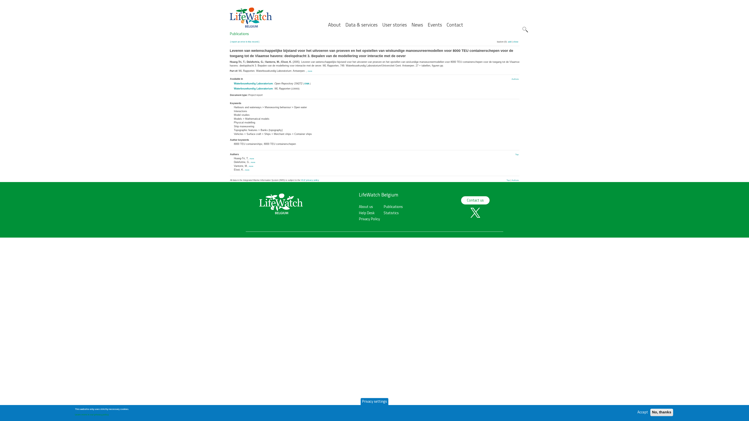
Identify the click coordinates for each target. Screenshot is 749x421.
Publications (239, 33)
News (417, 24)
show (515, 42)
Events (435, 24)
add (509, 42)
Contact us (475, 200)
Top (517, 154)
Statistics (391, 213)
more (310, 71)
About (334, 24)
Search (525, 30)
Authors (515, 79)
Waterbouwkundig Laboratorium (253, 83)
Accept (642, 412)
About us (366, 206)
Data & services (361, 24)
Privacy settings (374, 401)
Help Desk (366, 213)
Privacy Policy (369, 219)
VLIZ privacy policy (310, 180)
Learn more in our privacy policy (92, 414)
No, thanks (661, 412)
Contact (455, 24)
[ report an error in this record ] (244, 42)
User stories (394, 24)
